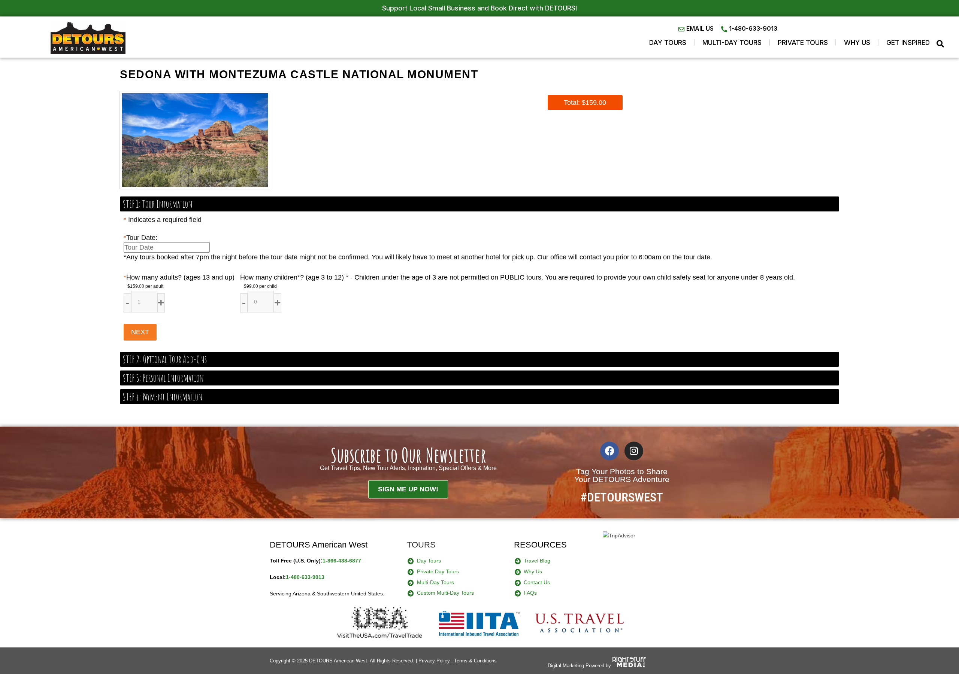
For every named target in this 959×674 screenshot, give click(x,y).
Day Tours (667, 42)
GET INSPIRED (908, 42)
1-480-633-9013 (305, 577)
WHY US (857, 42)
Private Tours (803, 42)
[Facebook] (609, 451)
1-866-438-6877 (342, 561)
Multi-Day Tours (732, 42)
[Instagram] (633, 451)
